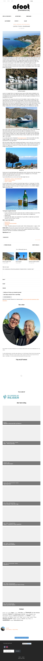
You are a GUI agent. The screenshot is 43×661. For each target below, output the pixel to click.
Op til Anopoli (18, 261)
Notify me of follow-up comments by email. (12, 292)
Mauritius (18, 617)
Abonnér (17, 651)
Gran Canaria (5, 615)
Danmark (28, 612)
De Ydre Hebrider (36, 612)
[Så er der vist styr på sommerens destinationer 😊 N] (6, 633)
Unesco (29, 618)
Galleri (25, 21)
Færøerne (31, 614)
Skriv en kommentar (37, 239)
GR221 (35, 614)
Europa (14, 24)
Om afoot (16, 21)
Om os (12, 1)
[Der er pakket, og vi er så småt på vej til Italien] (15, 633)
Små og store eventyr (7, 16)
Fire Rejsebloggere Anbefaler (19, 614)
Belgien (4, 612)
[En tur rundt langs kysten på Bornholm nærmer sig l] (24, 633)
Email (4, 283)
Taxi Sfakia (7, 224)
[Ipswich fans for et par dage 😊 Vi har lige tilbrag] (28, 633)
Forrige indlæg (7, 245)
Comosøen (15, 612)
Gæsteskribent (7, 21)
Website (4, 288)
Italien (29, 615)
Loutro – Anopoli (8, 181)
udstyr (27, 618)
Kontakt (8, 1)
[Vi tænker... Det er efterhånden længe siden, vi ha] (37, 633)
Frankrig (27, 614)
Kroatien (33, 615)
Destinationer (18, 16)
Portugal (27, 617)
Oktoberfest (24, 617)
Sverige (14, 618)
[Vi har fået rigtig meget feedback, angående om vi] (32, 633)
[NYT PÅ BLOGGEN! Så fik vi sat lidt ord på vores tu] (11, 633)
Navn (4, 279)
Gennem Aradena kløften (10, 180)
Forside (4, 1)
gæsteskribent (21, 615)
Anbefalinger (28, 16)
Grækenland (19, 24)
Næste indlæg (35, 245)
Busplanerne (7, 222)
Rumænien (31, 617)
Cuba (24, 612)
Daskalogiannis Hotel (22, 137)
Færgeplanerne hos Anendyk (10, 223)
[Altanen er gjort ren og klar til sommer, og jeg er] (19, 633)
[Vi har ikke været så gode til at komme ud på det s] (41, 633)
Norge (21, 617)
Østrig (21, 620)
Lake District (5, 617)
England (10, 614)
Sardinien (35, 617)
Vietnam (11, 620)
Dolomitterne (5, 614)
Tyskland (23, 618)
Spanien (10, 618)
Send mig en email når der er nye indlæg (12, 294)
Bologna (7, 612)
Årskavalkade (17, 620)
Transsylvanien (18, 618)
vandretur (6, 620)
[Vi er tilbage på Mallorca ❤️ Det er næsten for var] (2, 633)
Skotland (5, 618)
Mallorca (11, 617)
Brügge (9, 612)
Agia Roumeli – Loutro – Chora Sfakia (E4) (13, 178)
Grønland (15, 615)
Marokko (15, 617)
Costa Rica (20, 612)
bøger (12, 612)
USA (32, 618)
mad (8, 617)
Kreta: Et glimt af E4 (7, 261)
